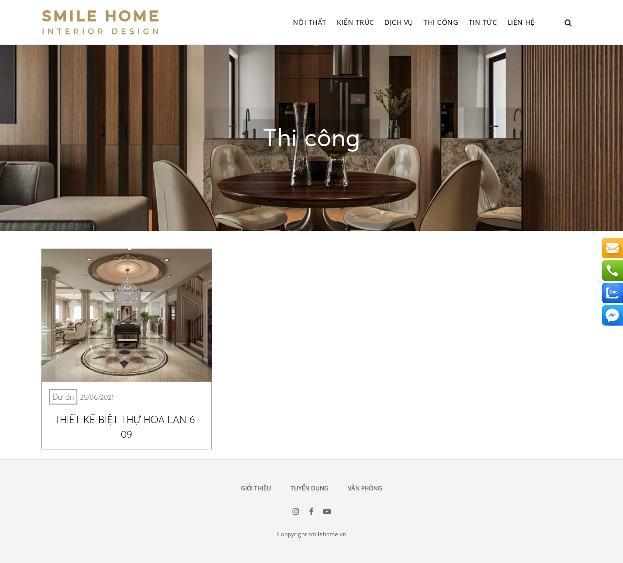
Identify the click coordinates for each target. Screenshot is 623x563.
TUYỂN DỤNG (310, 488)
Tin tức (483, 22)
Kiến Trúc (355, 22)
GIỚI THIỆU (256, 488)
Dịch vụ (399, 22)
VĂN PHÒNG (365, 488)
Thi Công (440, 22)
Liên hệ (521, 22)
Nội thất (310, 22)
